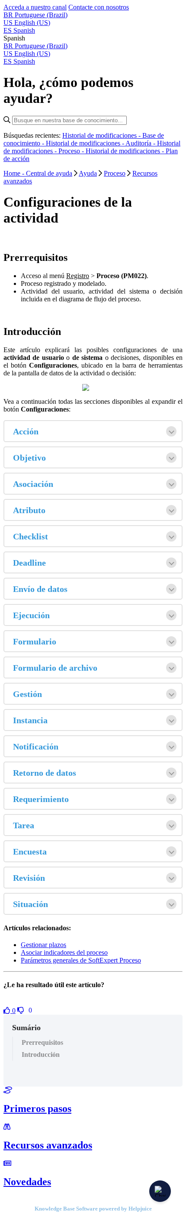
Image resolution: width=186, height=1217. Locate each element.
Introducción (41, 1054)
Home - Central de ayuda (37, 173)
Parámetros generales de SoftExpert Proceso (81, 960)
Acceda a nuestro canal (35, 7)
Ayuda (88, 173)
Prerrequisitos (42, 1042)
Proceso (114, 173)
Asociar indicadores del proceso (64, 952)
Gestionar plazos (43, 944)
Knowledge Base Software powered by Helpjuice (93, 1208)
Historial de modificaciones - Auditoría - (101, 143)
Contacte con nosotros (98, 7)
